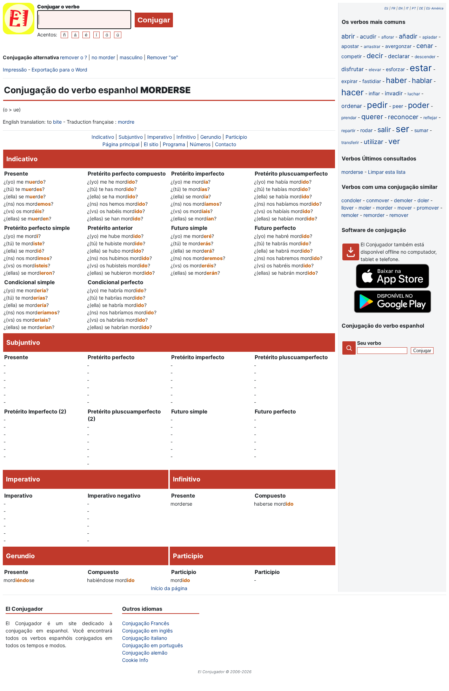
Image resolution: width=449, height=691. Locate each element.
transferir (350, 142)
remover (398, 215)
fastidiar (371, 81)
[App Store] (392, 286)
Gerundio (210, 137)
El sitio (151, 144)
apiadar (429, 37)
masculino (131, 57)
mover (404, 208)
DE (421, 8)
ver (394, 141)
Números (200, 144)
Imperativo (159, 137)
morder (384, 208)
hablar (422, 80)
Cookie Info (135, 660)
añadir (408, 36)
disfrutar (352, 69)
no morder (103, 57)
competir (351, 56)
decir (375, 56)
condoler (351, 200)
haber (396, 80)
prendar (348, 117)
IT (407, 8)
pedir (377, 105)
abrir (348, 36)
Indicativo (103, 137)
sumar (421, 130)
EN (400, 8)
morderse (352, 172)
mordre (126, 122)
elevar (375, 69)
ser (402, 128)
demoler (403, 200)
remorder (373, 215)
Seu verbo (369, 343)
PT (414, 8)
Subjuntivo (131, 137)
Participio (236, 137)
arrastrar (372, 46)
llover (347, 208)
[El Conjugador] (18, 20)
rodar (366, 130)
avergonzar (398, 46)
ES (386, 8)
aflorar (387, 37)
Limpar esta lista (387, 172)
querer (372, 116)
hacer (352, 92)
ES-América (434, 8)
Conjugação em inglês (147, 631)
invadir (394, 93)
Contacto (225, 144)
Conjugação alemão (144, 653)
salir (384, 129)
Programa (174, 144)
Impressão (15, 70)
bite (57, 122)
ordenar (351, 105)
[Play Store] (392, 311)
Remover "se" (162, 57)
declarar (399, 56)
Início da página (169, 588)
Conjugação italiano (144, 638)
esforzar (395, 69)
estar (421, 67)
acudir (368, 36)
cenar (424, 45)
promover (428, 208)
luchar (414, 93)
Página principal (120, 144)
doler (423, 200)
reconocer (403, 117)
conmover (377, 200)
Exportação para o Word (59, 70)
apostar (350, 46)
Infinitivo (186, 137)
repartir (348, 130)
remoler (349, 215)
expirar (349, 81)
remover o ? (73, 57)
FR (393, 8)
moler (364, 208)
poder (418, 105)
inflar (374, 93)
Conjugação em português (152, 645)
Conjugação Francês (145, 623)
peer (398, 106)
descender (425, 56)
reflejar (430, 117)
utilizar (373, 141)
